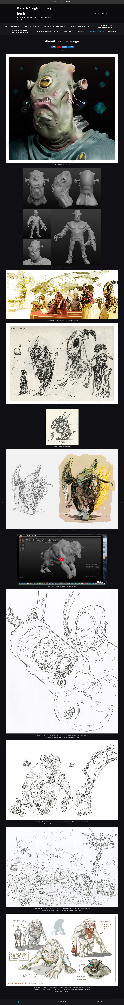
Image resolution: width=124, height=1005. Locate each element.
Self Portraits (81, 31)
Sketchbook (15, 26)
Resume (104, 13)
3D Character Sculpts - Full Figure (48, 31)
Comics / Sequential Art (32, 26)
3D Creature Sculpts (97, 31)
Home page (97, 13)
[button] (118, 996)
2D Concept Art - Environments (54, 26)
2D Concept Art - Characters (79, 26)
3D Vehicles (68, 31)
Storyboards (112, 31)
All (6, 26)
